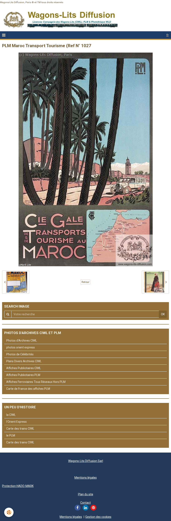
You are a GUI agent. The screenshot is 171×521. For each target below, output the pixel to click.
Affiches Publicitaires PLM (23, 375)
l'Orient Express (16, 421)
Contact (85, 502)
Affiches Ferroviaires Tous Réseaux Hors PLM (35, 381)
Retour (85, 282)
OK (163, 314)
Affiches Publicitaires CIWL (23, 368)
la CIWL (11, 414)
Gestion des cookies (98, 516)
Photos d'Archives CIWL (21, 340)
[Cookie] (9, 512)
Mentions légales (85, 477)
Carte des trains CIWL (20, 428)
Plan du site (85, 494)
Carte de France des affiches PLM (28, 388)
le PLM (10, 435)
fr (167, 35)
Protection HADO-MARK (18, 486)
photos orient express (20, 347)
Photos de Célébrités (20, 354)
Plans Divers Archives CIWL (23, 361)
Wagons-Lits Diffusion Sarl (85, 461)
